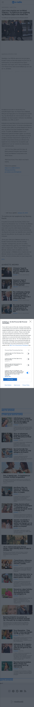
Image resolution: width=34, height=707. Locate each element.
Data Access (17, 385)
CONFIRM (10, 379)
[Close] (30, 322)
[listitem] (17, 350)
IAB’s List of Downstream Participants (19, 345)
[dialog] (17, 353)
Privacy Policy (26, 385)
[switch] (28, 353)
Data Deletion (8, 385)
